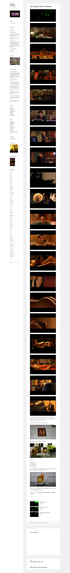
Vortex (11, 125)
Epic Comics (12, 124)
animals (11, 178)
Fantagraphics (12, 121)
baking (11, 179)
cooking (11, 204)
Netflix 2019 (12, 112)
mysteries (11, 236)
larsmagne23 (38, 522)
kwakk (11, 228)
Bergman (11, 183)
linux (11, 230)
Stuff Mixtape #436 (13, 32)
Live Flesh (32, 441)
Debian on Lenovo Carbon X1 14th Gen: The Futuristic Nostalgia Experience (15, 83)
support (11, 100)
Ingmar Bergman (12, 111)
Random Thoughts (12, 4)
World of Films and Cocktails (44, 492)
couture (11, 205)
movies (11, 233)
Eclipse (11, 210)
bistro (11, 184)
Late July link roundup (13, 91)
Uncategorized (12, 256)
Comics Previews (12, 132)
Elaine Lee (11, 126)
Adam (11, 96)
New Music (11, 239)
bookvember (12, 192)
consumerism (12, 202)
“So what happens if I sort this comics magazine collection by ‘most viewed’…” (14, 35)
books (11, 191)
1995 (10, 173)
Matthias (11, 79)
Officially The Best (13, 109)
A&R (10, 176)
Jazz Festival (12, 29)
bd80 (10, 181)
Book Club (11, 189)
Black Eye (11, 130)
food (10, 217)
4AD (10, 175)
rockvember (12, 251)
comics (11, 199)
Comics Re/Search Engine (14, 131)
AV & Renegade (12, 127)
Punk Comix (12, 128)
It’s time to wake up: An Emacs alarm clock (14, 92)
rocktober (11, 249)
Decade (11, 113)
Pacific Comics (12, 123)
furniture (11, 218)
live (10, 231)
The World (11, 108)
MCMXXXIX (12, 114)
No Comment (12, 241)
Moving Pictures (12, 115)
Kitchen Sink (12, 129)
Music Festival (12, 50)
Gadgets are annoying (13, 48)
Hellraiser (11, 223)
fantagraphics (12, 215)
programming (12, 244)
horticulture (12, 226)
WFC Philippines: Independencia (44, 512)
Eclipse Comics (12, 122)
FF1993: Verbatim (16, 95)
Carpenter (11, 194)
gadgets (11, 220)
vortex (11, 257)
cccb (10, 196)
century (11, 197)
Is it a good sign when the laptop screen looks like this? (14, 97)
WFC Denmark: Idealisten (43, 507)
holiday (11, 225)
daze (10, 207)
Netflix (11, 238)
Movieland (11, 107)
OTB (10, 243)
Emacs (11, 213)
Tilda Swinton (12, 110)
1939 (10, 171)
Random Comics (12, 40)
